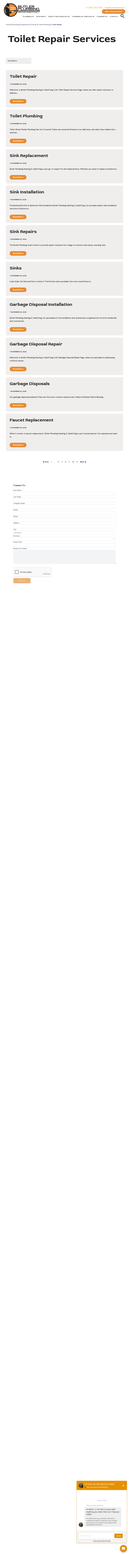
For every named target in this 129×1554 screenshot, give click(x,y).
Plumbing (15, 25)
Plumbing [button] (27, 17)
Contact (114, 17)
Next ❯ (83, 462)
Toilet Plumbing (44, 25)
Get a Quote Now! (113, 11)
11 (77, 462)
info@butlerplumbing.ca (115, 7)
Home (8, 25)
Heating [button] (40, 17)
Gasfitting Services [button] (58, 17)
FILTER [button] (11, 61)
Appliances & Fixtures (29, 25)
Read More (18, 101)
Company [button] (101, 17)
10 (73, 462)
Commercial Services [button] (82, 17)
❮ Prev (46, 462)
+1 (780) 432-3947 (94, 7)
